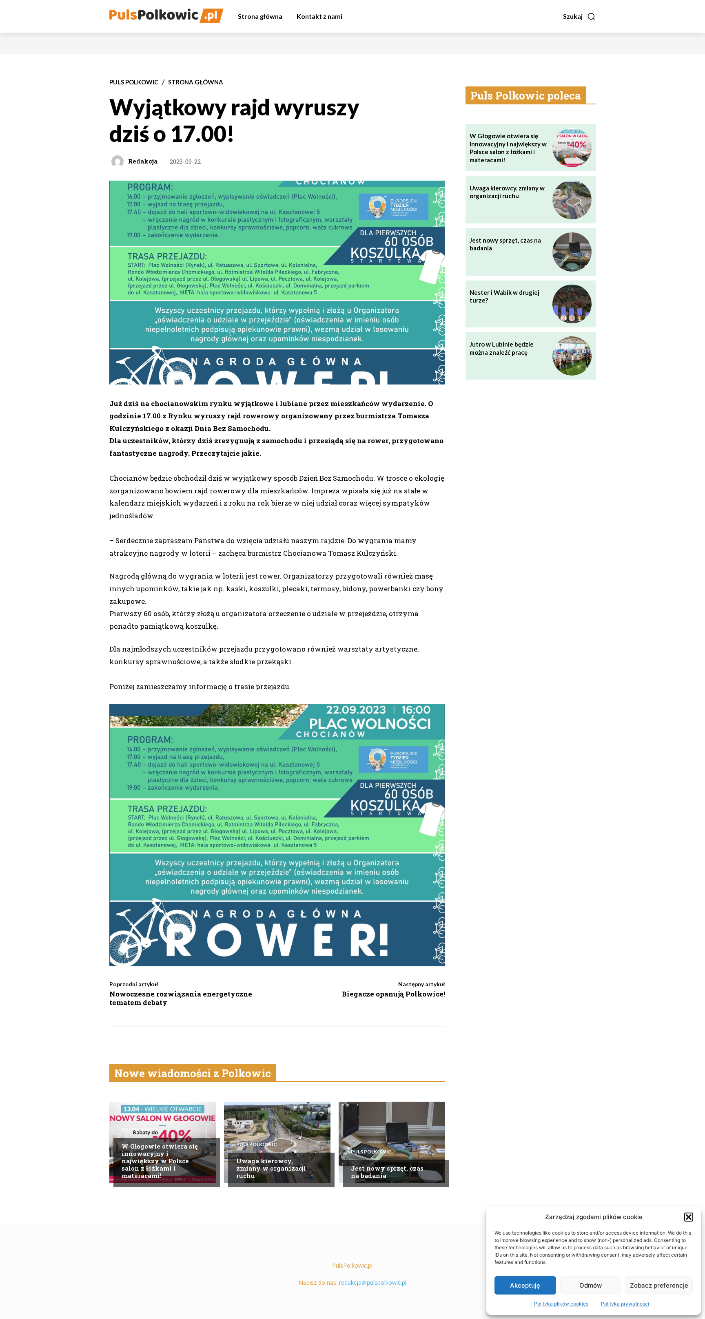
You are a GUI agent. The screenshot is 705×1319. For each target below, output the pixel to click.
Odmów (590, 1285)
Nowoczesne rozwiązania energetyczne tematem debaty (180, 998)
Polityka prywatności (625, 1304)
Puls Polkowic (133, 82)
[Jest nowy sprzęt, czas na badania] (392, 1142)
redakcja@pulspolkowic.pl (372, 1282)
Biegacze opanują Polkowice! (393, 994)
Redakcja (142, 161)
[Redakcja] (118, 161)
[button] (689, 1217)
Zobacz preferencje (659, 1285)
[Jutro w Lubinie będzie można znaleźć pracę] (572, 356)
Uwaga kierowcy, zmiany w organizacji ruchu (271, 1168)
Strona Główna (195, 82)
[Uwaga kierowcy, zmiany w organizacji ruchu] (277, 1142)
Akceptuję (525, 1285)
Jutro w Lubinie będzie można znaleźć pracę (502, 348)
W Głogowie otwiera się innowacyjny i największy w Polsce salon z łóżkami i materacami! (160, 1161)
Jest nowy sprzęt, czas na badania (387, 1172)
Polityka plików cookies (561, 1304)
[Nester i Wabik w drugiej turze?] (572, 304)
